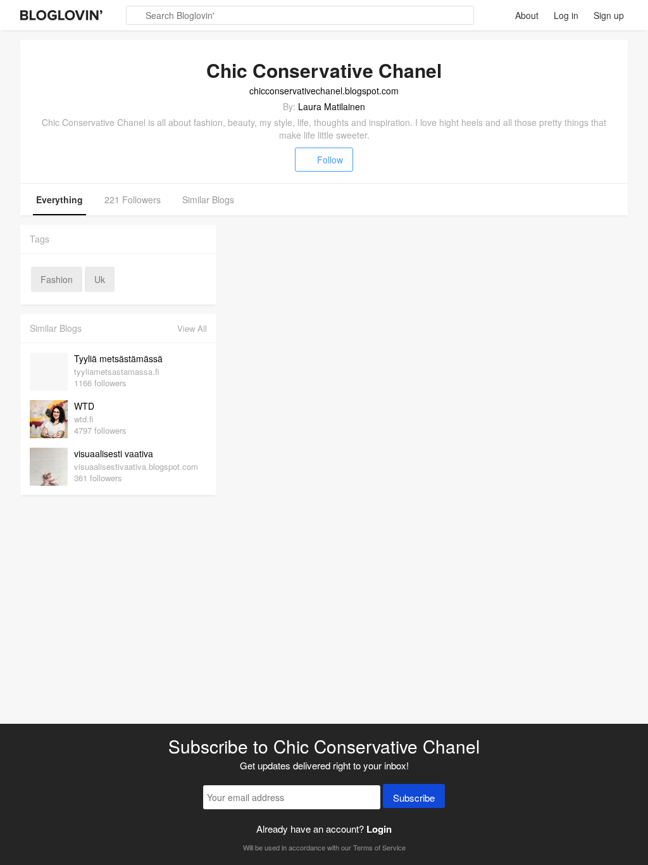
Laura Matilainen (331, 106)
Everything (59, 199)
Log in (566, 15)
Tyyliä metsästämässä (118, 358)
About (527, 15)
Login (379, 829)
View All (192, 328)
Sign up (609, 15)
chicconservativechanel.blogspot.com (324, 90)
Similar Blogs (208, 199)
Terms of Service (379, 847)
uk (99, 279)
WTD (84, 406)
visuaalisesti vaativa (113, 453)
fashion (56, 279)
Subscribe (414, 797)
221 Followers (132, 199)
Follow (330, 159)
